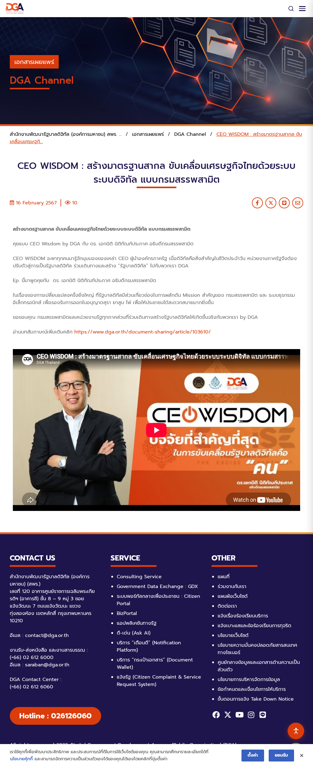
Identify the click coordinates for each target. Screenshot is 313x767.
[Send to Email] (297, 202)
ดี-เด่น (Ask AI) (133, 633)
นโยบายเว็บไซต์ (233, 635)
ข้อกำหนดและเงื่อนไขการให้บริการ (252, 689)
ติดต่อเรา (227, 606)
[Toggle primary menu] (302, 8)
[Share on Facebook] (257, 202)
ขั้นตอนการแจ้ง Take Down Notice (256, 699)
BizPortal (127, 613)
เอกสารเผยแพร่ (34, 61)
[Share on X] (270, 202)
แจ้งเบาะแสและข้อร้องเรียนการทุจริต (254, 625)
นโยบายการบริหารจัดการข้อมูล (249, 679)
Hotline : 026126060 (55, 715)
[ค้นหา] (290, 8)
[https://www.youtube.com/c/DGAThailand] (239, 714)
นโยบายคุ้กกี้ (21, 759)
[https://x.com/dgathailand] (227, 714)
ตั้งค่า (253, 755)
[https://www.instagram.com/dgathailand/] (251, 714)
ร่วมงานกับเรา (232, 586)
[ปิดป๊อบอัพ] (301, 756)
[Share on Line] (284, 202)
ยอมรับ (281, 755)
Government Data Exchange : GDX (157, 586)
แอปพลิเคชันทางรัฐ (136, 623)
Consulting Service (139, 576)
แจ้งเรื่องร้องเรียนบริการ (243, 616)
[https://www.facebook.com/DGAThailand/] (216, 714)
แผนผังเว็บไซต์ (233, 596)
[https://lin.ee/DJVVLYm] (262, 714)
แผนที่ (224, 576)
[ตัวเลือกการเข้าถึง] (296, 731)
